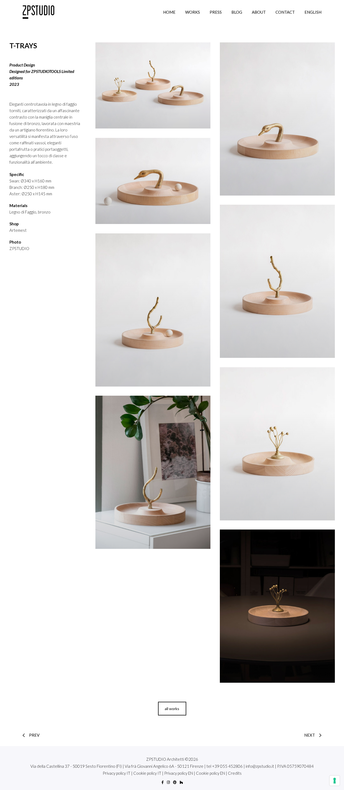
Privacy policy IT (116, 773)
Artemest (18, 230)
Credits (235, 773)
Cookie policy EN (210, 773)
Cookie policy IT (147, 773)
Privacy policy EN (178, 773)
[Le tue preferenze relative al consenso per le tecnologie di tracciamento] (334, 781)
